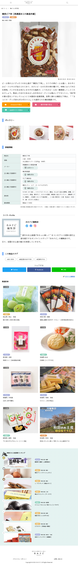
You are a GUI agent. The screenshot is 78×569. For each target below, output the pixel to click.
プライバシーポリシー (20, 559)
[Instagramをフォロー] (35, 226)
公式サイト (30, 168)
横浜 (3, 20)
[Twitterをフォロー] (27, 226)
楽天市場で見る (46, 104)
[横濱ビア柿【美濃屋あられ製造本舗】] (47, 421)
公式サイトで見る (16, 110)
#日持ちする (41, 259)
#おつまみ (10, 259)
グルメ (5, 17)
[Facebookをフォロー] (31, 226)
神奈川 (13, 17)
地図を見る (30, 174)
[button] (67, 326)
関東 (10, 20)
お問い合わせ (58, 559)
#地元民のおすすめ (25, 259)
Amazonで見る (16, 104)
